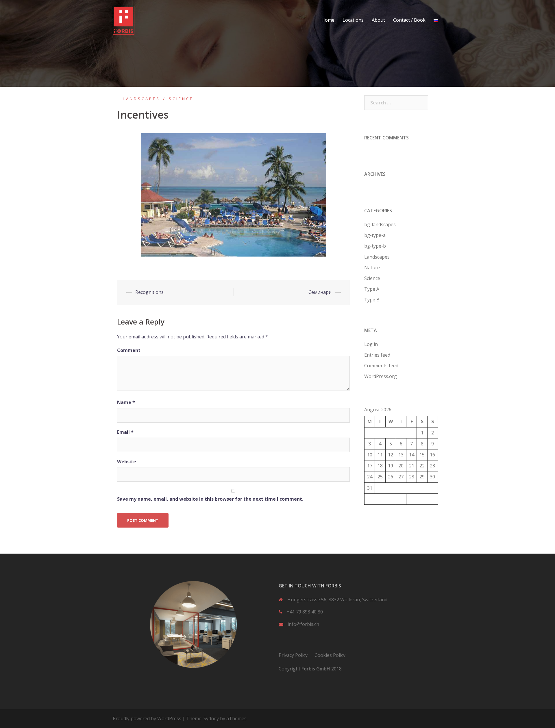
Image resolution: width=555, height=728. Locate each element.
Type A (371, 289)
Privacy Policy (293, 655)
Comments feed (381, 365)
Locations (353, 20)
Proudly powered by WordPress (147, 718)
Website (126, 461)
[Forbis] (123, 19)
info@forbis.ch (303, 624)
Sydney (211, 718)
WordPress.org (380, 376)
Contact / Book (409, 20)
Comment (128, 350)
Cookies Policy (329, 655)
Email (125, 432)
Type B (372, 299)
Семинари (320, 292)
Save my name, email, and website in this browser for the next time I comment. (210, 499)
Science (181, 98)
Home (327, 20)
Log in (371, 344)
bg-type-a (375, 235)
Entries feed (377, 355)
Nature (372, 267)
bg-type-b (375, 246)
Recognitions (149, 292)
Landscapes (141, 98)
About (378, 20)
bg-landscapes (380, 224)
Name (126, 402)
